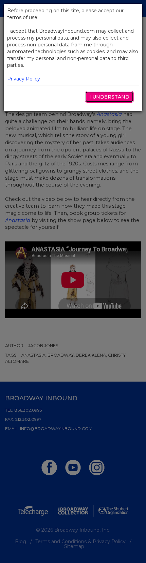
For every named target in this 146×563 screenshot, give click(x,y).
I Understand (109, 97)
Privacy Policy (23, 79)
